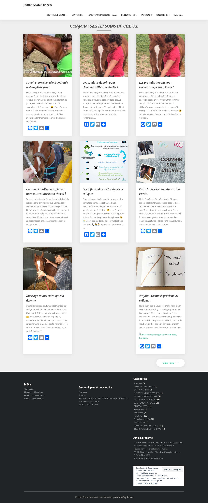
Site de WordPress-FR (34, 398)
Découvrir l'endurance (143, 386)
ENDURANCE (128, 14)
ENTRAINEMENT (56, 14)
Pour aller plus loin (142, 419)
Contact (82, 395)
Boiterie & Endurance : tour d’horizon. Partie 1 (154, 445)
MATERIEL (77, 14)
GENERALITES (140, 406)
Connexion (29, 389)
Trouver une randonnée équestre (148, 458)
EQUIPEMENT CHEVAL (144, 403)
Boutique (178, 14)
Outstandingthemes (124, 497)
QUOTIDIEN (162, 14)
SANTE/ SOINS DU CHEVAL (103, 14)
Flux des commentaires (34, 395)
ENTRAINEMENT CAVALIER (146, 393)
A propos (83, 392)
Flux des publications (33, 392)
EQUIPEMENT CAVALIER (145, 399)
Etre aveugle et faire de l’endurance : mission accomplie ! (158, 442)
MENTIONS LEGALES (88, 404)
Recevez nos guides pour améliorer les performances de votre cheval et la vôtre (103, 400)
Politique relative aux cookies (147, 483)
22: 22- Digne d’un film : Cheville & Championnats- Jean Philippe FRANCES (158, 453)
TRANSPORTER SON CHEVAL (147, 429)
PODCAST (146, 14)
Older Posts (169, 362)
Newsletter (139, 409)
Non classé (138, 412)
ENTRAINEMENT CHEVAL (145, 396)
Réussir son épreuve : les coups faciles (151, 449)
